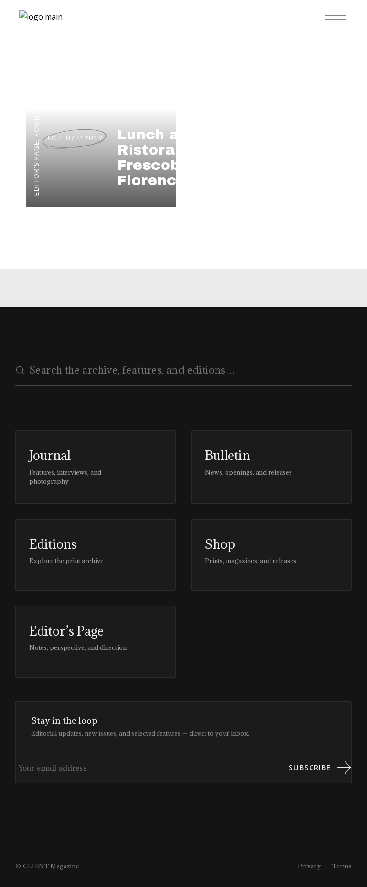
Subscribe (310, 767)
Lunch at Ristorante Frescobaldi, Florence (165, 157)
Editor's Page (36, 168)
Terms (342, 866)
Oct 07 (75, 138)
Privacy (309, 866)
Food (36, 125)
